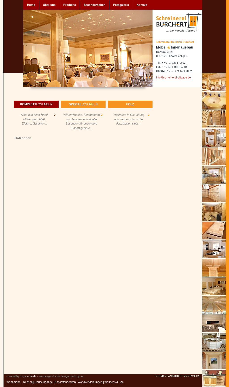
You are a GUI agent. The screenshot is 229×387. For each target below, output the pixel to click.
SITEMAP (160, 376)
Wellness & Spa (114, 382)
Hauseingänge (44, 382)
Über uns (49, 4)
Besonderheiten (94, 4)
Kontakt (142, 4)
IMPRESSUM (191, 376)
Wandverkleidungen (90, 382)
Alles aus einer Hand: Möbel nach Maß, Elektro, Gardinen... (35, 119)
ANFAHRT (174, 376)
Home (31, 4)
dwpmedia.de (28, 376)
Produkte (69, 4)
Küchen (28, 382)
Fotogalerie (121, 4)
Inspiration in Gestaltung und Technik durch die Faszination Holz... (128, 119)
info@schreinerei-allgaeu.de (173, 77)
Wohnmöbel (13, 382)
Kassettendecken (65, 382)
